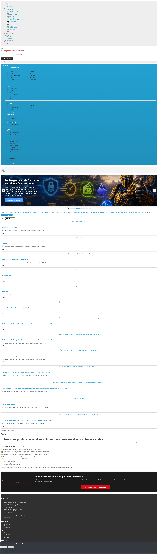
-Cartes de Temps (78, 212)
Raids (11, 71)
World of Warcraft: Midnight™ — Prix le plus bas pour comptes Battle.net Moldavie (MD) (27, 340)
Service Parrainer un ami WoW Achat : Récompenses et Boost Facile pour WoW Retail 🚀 (27, 420)
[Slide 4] (81, 208)
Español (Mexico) (21, 19)
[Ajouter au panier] (27, 235)
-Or (11, 212)
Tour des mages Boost (8, 404)
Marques (6, 532)
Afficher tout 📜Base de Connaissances (16, 163)
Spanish (14, 18)
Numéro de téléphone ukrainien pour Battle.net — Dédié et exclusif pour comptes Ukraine (27, 307)
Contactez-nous (7, 524)
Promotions (6, 537)
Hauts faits (12, 81)
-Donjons (18, 212)
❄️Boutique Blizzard (11, 122)
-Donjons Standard (26, 212)
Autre (31, 81)
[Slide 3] (78, 208)
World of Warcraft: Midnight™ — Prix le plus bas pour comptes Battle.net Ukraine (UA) (26, 356)
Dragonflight (13, 137)
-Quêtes (90, 212)
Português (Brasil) (13, 21)
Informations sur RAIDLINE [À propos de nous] (15, 502)
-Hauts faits (71, 212)
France (13, 16)
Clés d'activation (33, 79)
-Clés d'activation (111, 212)
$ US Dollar (10, 6)
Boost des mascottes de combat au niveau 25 (15, 259)
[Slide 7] (90, 208)
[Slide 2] (74, 208)
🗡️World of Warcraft (14, 124)
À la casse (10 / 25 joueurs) (9, 227)
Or (10, 69)
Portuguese (17, 22)
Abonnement (33, 75)
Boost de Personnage (15, 75)
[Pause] (68, 208)
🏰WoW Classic (10, 114)
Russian (14, 13)
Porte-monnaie (13, 88)
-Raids (14, 212)
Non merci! (11, 546)
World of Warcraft (14, 149)
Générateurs (13, 156)
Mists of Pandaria (14, 145)
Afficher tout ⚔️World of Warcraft (14, 84)
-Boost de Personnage (53, 212)
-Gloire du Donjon (43, 212)
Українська (16, 31)
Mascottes (32, 71)
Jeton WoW (5, 291)
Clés (31, 107)
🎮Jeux (8, 129)
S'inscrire (9, 36)
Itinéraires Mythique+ (15, 132)
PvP (11, 77)
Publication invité (8, 512)
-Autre (117, 212)
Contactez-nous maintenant (95, 487)
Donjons (12, 73)
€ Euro (8, 4)
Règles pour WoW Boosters (10, 519)
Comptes (12, 90)
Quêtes (31, 73)
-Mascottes (85, 212)
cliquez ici (33, 544)
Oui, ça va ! (3, 546)
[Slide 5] (84, 208)
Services (12, 92)
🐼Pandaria (9, 103)
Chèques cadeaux (8, 534)
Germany (15, 14)
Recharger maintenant (14, 200)
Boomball (4, 243)
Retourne (6, 525)
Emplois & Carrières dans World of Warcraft (14, 515)
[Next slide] (154, 190)
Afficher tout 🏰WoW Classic (13, 120)
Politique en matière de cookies (11, 504)
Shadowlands (13, 139)
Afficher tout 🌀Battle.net (12, 101)
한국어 (13, 26)
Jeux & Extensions (14, 94)
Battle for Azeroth (14, 141)
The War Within (13, 134)
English (14, 9)
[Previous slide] (3, 190)
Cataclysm (12, 147)
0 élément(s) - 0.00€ (7, 58)
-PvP (60, 212)
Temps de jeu (33, 77)
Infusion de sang (6, 275)
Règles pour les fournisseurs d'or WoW (13, 509)
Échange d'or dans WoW (10, 510)
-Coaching (65, 212)
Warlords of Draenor (14, 143)
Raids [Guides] (13, 154)
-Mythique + (34, 212)
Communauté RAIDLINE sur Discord (12, 514)
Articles (11, 160)
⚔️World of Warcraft (14, 67)
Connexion (9, 38)
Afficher (2, 220)
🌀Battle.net (9, 86)
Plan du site (7, 527)
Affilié (5, 536)
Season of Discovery (14, 151)
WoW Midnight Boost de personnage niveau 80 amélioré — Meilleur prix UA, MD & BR (26, 372)
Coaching (12, 79)
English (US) (17, 11)
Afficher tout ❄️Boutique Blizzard (14, 127)
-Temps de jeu (103, 212)
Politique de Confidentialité (10, 506)
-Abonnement (96, 212)
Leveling (12, 109)
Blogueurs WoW (13, 158)
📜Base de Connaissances (13, 130)
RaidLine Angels (8, 517)
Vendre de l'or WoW (8, 507)
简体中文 (15, 27)
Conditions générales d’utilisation (11, 501)
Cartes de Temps (33, 69)
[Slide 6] (87, 208)
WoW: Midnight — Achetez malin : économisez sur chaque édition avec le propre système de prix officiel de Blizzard (35, 388)
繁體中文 (15, 29)
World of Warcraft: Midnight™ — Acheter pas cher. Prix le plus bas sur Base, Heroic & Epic (28, 323)
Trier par (2, 218)
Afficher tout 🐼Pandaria (12, 112)
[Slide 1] (71, 208)
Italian (10, 24)
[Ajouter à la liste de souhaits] (79, 235)
